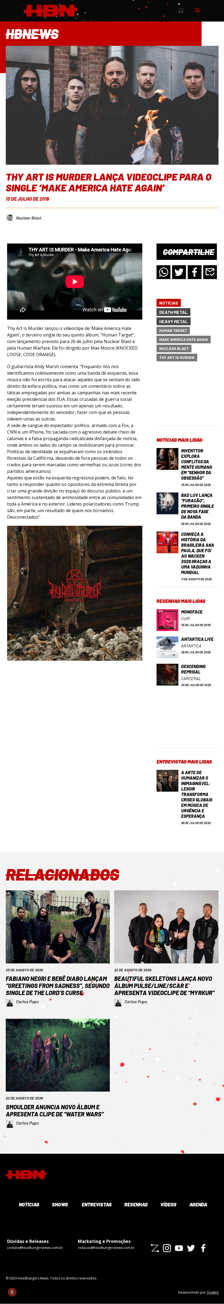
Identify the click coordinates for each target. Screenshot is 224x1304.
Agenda (197, 1204)
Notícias (168, 302)
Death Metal (173, 312)
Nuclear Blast (29, 217)
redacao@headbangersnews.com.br (106, 1247)
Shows (59, 1204)
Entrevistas (96, 1204)
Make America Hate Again (183, 339)
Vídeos (168, 1204)
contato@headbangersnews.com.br (35, 1247)
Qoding (213, 1292)
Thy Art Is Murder (176, 357)
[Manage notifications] (12, 1292)
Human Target (173, 330)
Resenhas (135, 1204)
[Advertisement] (187, 398)
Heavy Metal (173, 321)
